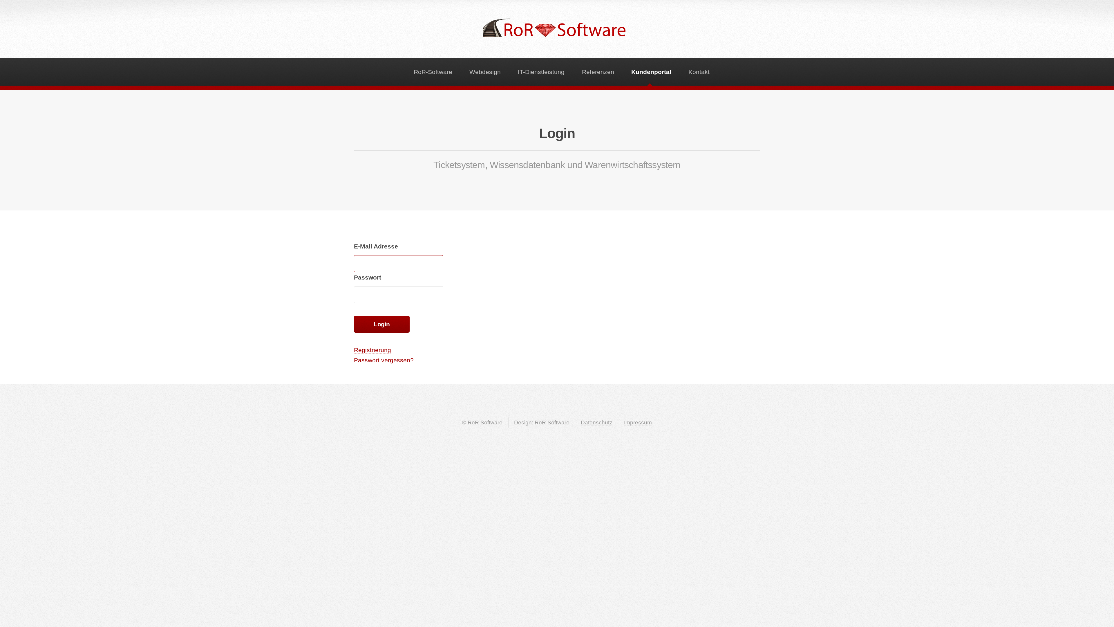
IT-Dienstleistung (541, 72)
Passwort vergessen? (384, 360)
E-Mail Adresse (376, 246)
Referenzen (598, 72)
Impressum (638, 422)
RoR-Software (433, 72)
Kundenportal (651, 72)
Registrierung (372, 350)
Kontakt (699, 72)
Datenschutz (596, 422)
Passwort (367, 277)
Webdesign (485, 72)
